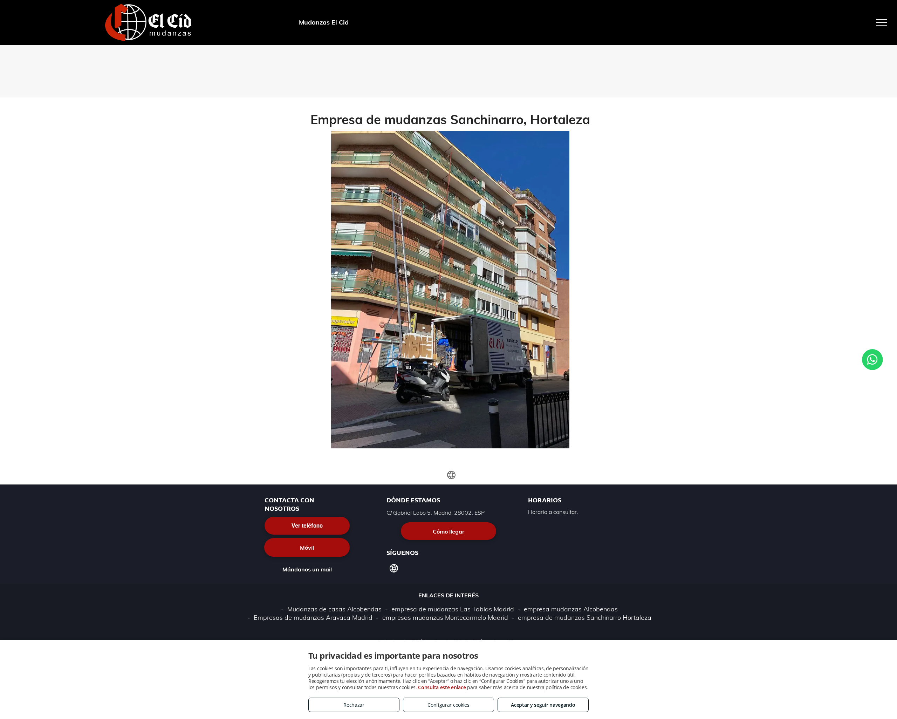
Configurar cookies (448, 704)
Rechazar (353, 704)
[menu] (881, 22)
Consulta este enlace (442, 687)
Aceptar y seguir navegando (543, 704)
